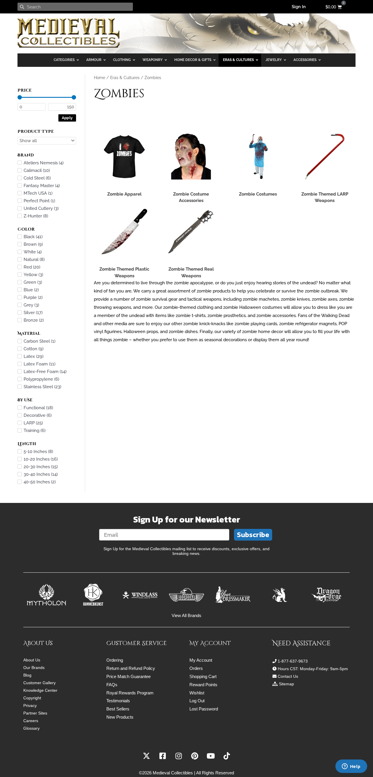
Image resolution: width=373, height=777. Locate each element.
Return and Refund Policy (130, 668)
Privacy (30, 705)
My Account (200, 660)
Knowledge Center (40, 690)
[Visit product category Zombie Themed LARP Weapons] (324, 157)
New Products (119, 717)
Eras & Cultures (125, 77)
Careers (30, 720)
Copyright (32, 698)
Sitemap (286, 684)
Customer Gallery (39, 682)
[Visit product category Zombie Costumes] (258, 157)
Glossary (31, 728)
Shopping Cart (203, 676)
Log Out (197, 700)
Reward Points (203, 684)
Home (99, 77)
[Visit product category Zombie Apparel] (124, 157)
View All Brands (186, 615)
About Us (31, 660)
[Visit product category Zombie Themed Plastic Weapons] (124, 232)
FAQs (111, 684)
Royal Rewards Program (130, 692)
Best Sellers (117, 708)
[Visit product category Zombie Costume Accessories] (191, 157)
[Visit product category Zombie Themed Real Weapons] (191, 232)
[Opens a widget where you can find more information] (351, 766)
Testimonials (118, 700)
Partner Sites (35, 713)
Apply (67, 117)
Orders (196, 668)
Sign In (299, 6)
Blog (27, 675)
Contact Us (288, 676)
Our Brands (34, 667)
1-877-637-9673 (293, 661)
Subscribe (253, 534)
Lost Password (203, 708)
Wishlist (196, 692)
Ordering (114, 660)
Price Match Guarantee (128, 676)
